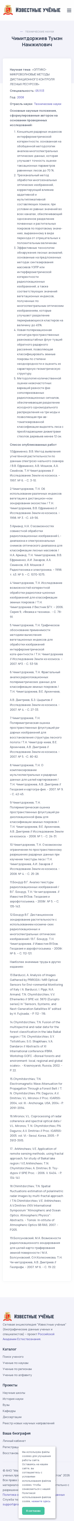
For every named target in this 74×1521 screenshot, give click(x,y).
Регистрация (12, 1447)
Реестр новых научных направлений (28, 1423)
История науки (13, 1399)
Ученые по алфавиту (17, 1375)
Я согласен (33, 1510)
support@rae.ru (13, 1504)
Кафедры (9, 1411)
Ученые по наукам (15, 1363)
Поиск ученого (13, 1357)
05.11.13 (39, 91)
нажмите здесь (41, 1501)
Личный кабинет (14, 1441)
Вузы (6, 1405)
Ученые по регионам (17, 1369)
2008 (20, 97)
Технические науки (39, 31)
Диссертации (12, 1417)
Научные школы (14, 1393)
